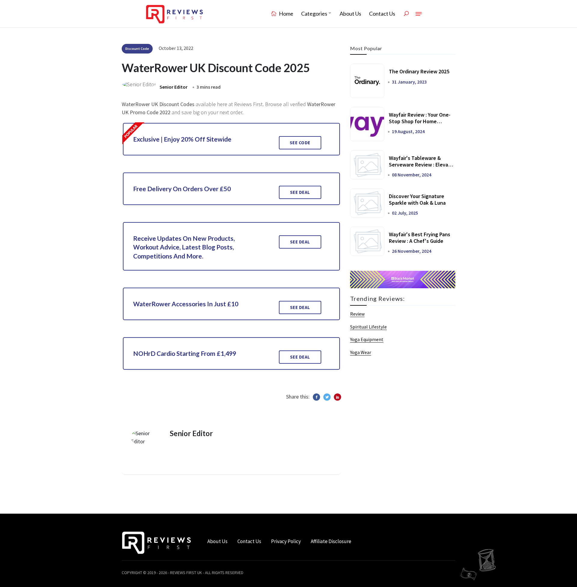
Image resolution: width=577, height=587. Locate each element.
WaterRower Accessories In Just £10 (185, 303)
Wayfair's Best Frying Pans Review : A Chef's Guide (419, 237)
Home (285, 13)
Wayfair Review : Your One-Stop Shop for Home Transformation (419, 121)
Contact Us (382, 13)
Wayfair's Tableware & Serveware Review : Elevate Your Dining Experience (421, 164)
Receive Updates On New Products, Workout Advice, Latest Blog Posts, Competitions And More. (184, 247)
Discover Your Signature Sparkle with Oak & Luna (417, 199)
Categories (314, 13)
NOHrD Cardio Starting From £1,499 (184, 353)
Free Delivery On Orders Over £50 (182, 188)
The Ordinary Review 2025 (419, 71)
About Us (350, 13)
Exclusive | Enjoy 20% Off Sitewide (182, 139)
